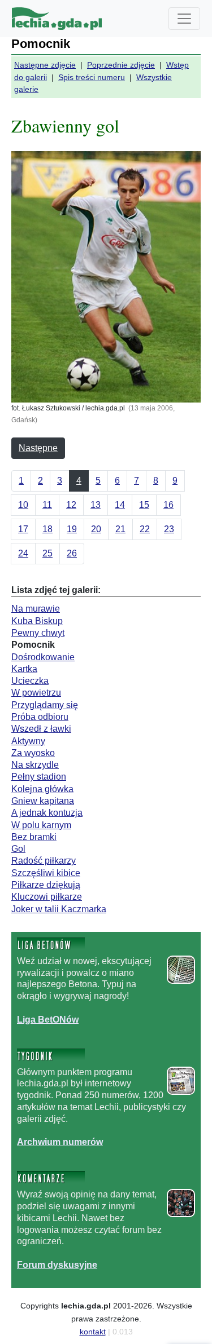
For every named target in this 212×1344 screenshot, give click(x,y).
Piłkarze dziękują (45, 885)
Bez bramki (34, 837)
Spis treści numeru (91, 77)
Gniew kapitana (42, 801)
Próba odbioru (39, 717)
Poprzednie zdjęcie (121, 64)
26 (72, 553)
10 (23, 505)
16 (168, 505)
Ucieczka (30, 681)
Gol (18, 849)
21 (120, 529)
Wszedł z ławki (41, 728)
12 (71, 505)
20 (96, 529)
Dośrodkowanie (43, 657)
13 (95, 505)
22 (145, 529)
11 (47, 505)
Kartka (24, 669)
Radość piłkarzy (43, 860)
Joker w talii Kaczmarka (58, 909)
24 (23, 553)
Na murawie (35, 608)
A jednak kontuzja (47, 812)
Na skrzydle (35, 765)
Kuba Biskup (37, 621)
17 (23, 529)
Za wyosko (33, 753)
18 (47, 529)
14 (120, 505)
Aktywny (28, 741)
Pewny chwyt (37, 633)
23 (169, 529)
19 (72, 529)
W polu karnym (41, 825)
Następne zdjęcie (45, 64)
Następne (38, 448)
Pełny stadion (38, 776)
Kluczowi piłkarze (46, 896)
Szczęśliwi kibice (45, 873)
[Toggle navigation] (184, 18)
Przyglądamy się (44, 705)
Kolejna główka (42, 789)
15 (144, 505)
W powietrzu (36, 692)
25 (47, 553)
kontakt (93, 1331)
